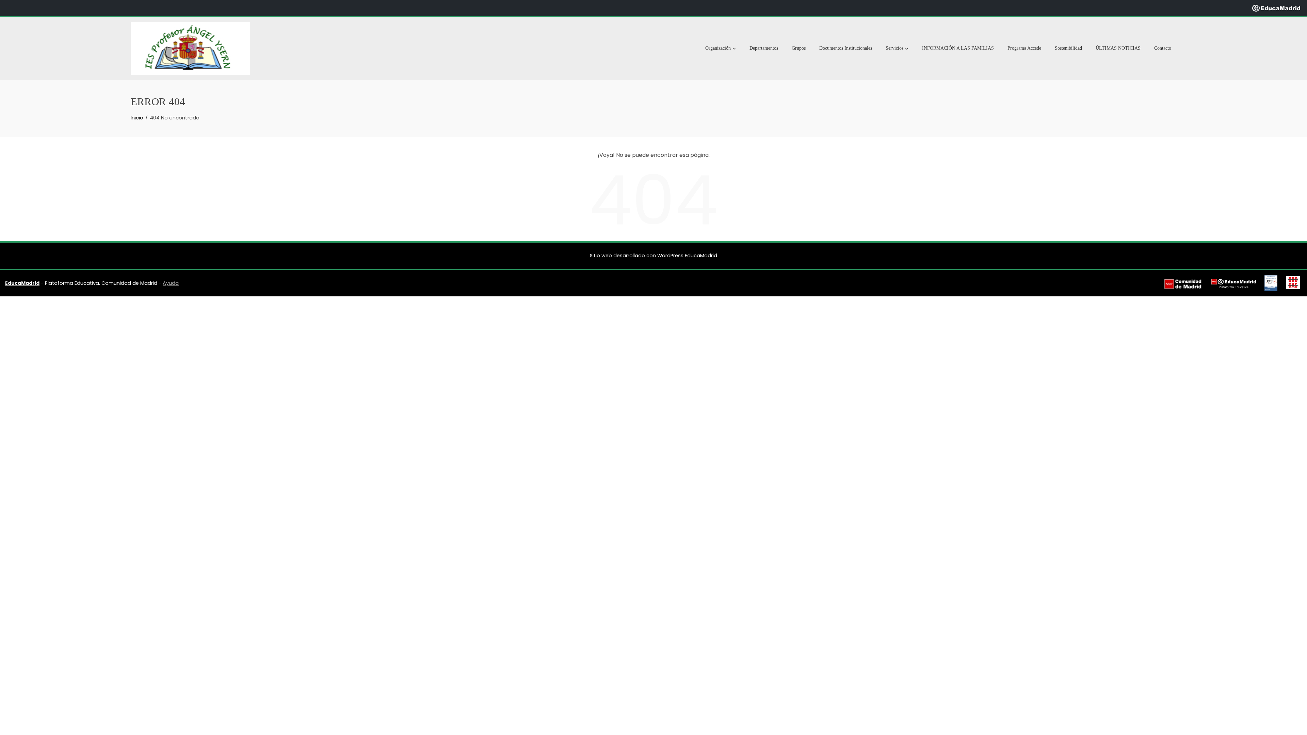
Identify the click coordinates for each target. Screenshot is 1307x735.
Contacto (1162, 48)
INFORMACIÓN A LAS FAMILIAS (958, 48)
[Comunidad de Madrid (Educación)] (1182, 283)
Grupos (799, 48)
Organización (718, 48)
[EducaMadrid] (1276, 8)
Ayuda (171, 283)
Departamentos (763, 48)
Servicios (894, 48)
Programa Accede (1024, 48)
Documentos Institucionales (845, 48)
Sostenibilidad (1068, 48)
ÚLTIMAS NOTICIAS (1118, 48)
